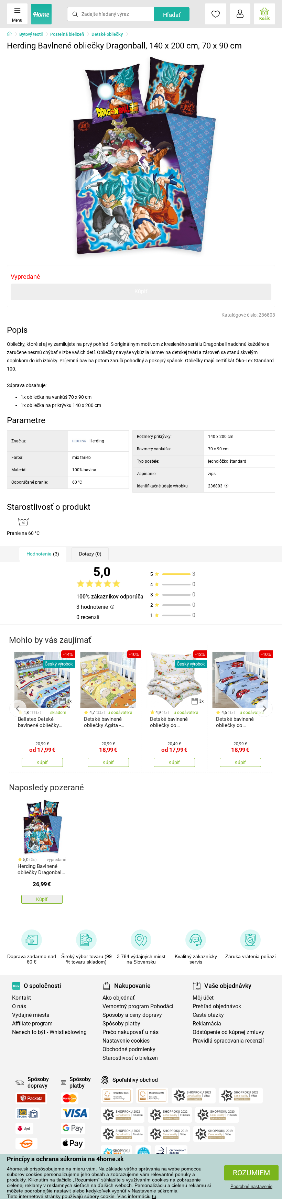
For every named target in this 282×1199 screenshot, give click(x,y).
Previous (17, 708)
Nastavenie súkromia (154, 1191)
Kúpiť (141, 291)
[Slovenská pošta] (27, 1113)
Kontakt (21, 997)
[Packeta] (31, 1098)
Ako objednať (118, 997)
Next (264, 708)
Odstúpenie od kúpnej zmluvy (228, 1032)
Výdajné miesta (31, 1015)
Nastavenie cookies (126, 1040)
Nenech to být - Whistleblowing (49, 1032)
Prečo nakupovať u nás (130, 1032)
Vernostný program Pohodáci (137, 1006)
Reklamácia (207, 1023)
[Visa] (75, 1113)
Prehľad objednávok (217, 1006)
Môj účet (203, 997)
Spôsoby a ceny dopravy (132, 1015)
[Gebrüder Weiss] (26, 1144)
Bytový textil (31, 34)
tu (154, 1196)
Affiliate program (32, 1023)
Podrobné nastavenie (251, 1186)
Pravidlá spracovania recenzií (228, 1040)
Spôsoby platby (121, 1023)
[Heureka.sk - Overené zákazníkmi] (143, 1153)
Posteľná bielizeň (67, 34)
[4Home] (12, 34)
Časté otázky (208, 1015)
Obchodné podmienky (128, 1049)
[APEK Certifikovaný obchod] (171, 1153)
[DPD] (24, 1128)
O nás (19, 1006)
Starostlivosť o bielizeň (130, 1057)
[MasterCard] (69, 1098)
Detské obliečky (107, 34)
